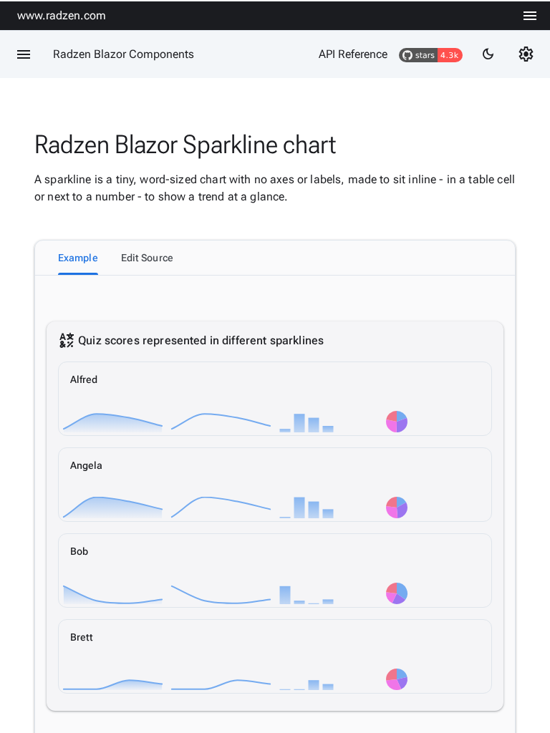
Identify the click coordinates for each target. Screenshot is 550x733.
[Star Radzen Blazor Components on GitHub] (431, 54)
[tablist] (275, 258)
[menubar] (530, 15)
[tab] (78, 258)
